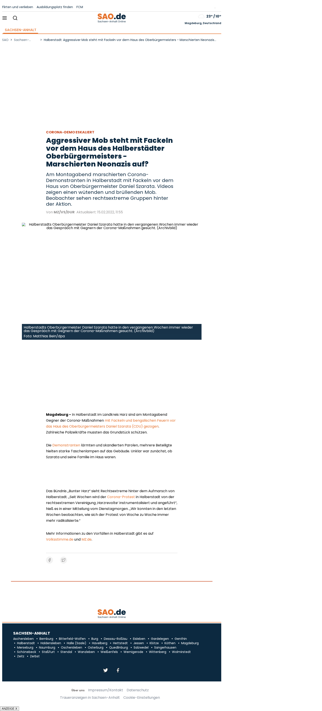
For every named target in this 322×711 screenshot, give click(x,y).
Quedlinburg (118, 647)
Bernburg (46, 639)
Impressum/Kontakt (105, 690)
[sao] (112, 614)
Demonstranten (66, 445)
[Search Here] (15, 18)
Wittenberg (157, 652)
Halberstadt (26, 643)
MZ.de (86, 539)
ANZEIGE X (9, 708)
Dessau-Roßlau (115, 639)
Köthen (170, 643)
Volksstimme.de (59, 539)
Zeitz (20, 656)
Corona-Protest (121, 496)
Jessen (138, 643)
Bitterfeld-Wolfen (72, 639)
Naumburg (47, 647)
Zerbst (35, 656)
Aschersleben (23, 639)
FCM (79, 7)
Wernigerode (133, 652)
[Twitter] (105, 671)
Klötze (154, 643)
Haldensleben (51, 643)
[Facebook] (117, 671)
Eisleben (139, 639)
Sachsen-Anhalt (20, 30)
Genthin (181, 639)
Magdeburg (190, 643)
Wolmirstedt (181, 652)
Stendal (66, 652)
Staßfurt (48, 652)
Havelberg (99, 643)
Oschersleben (71, 647)
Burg (94, 639)
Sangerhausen (165, 647)
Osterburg (95, 647)
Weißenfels (109, 652)
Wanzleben (86, 652)
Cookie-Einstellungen (141, 697)
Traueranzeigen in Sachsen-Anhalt (90, 697)
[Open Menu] (4, 18)
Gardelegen (160, 639)
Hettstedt (120, 643)
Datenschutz (138, 690)
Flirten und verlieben (17, 7)
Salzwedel (141, 647)
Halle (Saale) (76, 643)
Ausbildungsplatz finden (55, 7)
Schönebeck (26, 652)
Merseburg (25, 647)
